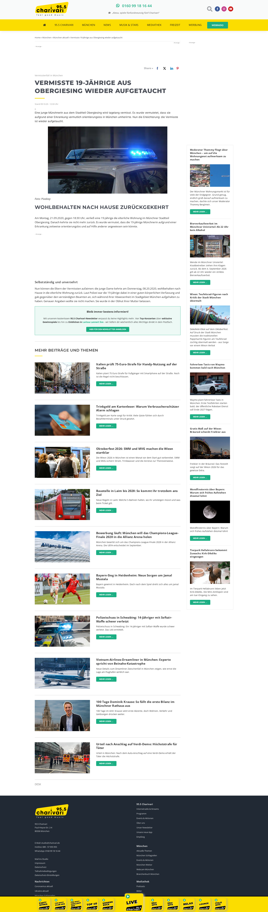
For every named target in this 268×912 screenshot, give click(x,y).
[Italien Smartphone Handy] (62, 363)
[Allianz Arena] (62, 532)
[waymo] (210, 374)
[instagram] (224, 8)
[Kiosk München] (210, 236)
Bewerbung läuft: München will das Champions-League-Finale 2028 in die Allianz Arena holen (137, 535)
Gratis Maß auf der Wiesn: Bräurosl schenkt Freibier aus (208, 430)
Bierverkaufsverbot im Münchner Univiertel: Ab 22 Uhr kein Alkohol (209, 227)
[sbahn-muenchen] (62, 490)
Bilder (139, 891)
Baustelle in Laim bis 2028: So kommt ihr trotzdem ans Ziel (137, 493)
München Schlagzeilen (146, 855)
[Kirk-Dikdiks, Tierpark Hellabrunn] (210, 562)
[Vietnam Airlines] (62, 659)
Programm (141, 813)
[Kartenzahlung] (62, 406)
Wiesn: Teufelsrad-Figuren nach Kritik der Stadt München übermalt (209, 297)
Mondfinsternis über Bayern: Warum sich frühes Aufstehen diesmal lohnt (208, 492)
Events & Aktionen (144, 818)
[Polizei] (62, 617)
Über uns (140, 822)
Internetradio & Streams (147, 809)
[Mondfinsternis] (210, 502)
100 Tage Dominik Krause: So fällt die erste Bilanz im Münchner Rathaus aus (135, 704)
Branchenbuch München (147, 874)
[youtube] (230, 8)
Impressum (40, 863)
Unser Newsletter (144, 827)
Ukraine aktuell (42, 891)
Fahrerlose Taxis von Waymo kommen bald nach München (207, 366)
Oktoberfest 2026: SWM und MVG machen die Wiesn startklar (134, 451)
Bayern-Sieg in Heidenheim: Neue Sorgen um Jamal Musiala (134, 577)
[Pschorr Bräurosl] (210, 438)
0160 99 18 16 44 (52, 851)
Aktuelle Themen (144, 850)
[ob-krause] (62, 701)
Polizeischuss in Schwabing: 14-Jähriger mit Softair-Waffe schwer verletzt (134, 619)
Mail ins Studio (41, 859)
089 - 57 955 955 (49, 847)
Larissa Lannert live (93, 322)
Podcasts (140, 886)
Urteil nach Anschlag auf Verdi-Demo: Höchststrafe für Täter (136, 746)
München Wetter (144, 864)
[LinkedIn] (171, 68)
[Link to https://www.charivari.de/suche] (209, 9)
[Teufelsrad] (210, 307)
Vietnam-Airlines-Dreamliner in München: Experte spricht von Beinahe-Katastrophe (133, 662)
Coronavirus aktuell (44, 886)
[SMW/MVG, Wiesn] (62, 448)
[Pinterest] (178, 68)
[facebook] (217, 8)
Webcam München (145, 869)
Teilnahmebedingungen (46, 871)
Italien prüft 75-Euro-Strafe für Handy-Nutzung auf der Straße (136, 366)
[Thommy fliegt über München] (210, 165)
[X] (164, 68)
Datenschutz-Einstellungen (47, 875)
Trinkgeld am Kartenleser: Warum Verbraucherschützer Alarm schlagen (137, 408)
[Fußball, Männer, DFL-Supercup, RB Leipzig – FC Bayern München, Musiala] (62, 575)
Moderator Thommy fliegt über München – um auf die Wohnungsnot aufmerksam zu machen (209, 154)
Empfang (140, 836)
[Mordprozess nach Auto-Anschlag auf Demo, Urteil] (62, 743)
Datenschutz (40, 867)
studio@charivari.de (50, 842)
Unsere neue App (144, 832)
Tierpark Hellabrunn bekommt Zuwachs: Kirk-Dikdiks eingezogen (208, 553)
